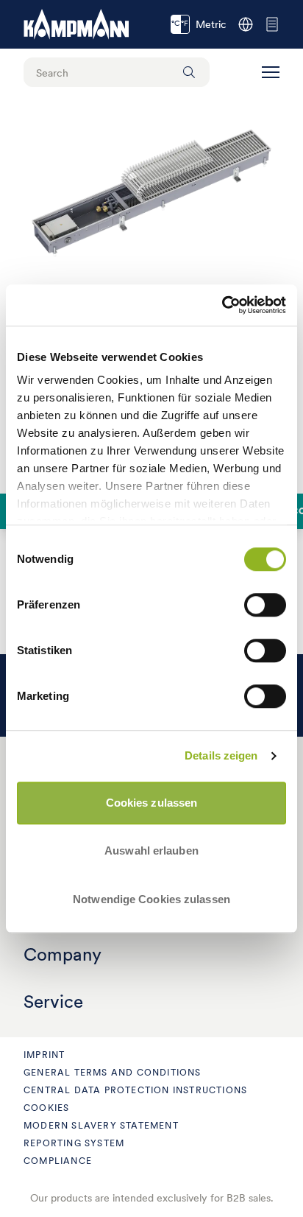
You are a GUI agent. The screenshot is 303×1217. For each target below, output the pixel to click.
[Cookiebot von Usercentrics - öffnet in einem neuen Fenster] (221, 305)
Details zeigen (221, 755)
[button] (270, 72)
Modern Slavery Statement (101, 1125)
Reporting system (74, 1142)
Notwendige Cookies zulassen (151, 899)
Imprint (44, 1054)
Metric (199, 24)
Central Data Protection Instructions (135, 1089)
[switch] (265, 605)
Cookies (46, 1107)
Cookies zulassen (152, 802)
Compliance (58, 1160)
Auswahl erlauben (151, 850)
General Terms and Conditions (113, 1072)
